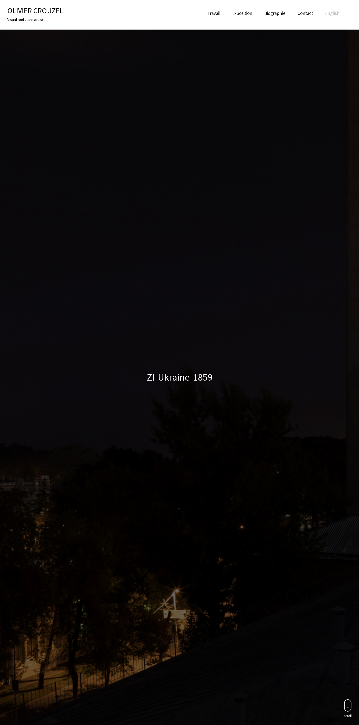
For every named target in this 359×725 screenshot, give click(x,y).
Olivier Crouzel (35, 10)
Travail (213, 13)
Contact (305, 13)
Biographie (274, 13)
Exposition (242, 13)
